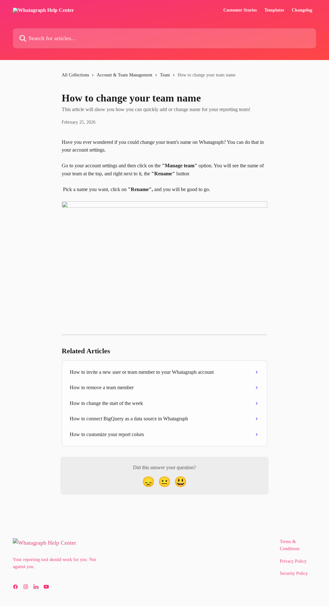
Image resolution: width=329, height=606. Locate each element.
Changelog (302, 10)
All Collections (75, 75)
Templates (274, 10)
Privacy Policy (293, 561)
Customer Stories (240, 10)
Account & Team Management (124, 75)
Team (165, 75)
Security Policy (294, 573)
